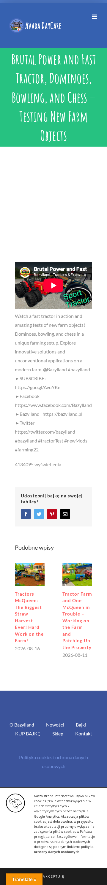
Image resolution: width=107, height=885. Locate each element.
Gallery (29, 575)
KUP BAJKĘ (27, 733)
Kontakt (83, 733)
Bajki (81, 724)
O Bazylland (22, 724)
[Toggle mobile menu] (95, 17)
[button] (53, 876)
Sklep (57, 733)
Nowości (55, 724)
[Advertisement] (53, 203)
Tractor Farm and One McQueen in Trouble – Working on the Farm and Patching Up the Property (77, 620)
